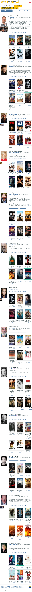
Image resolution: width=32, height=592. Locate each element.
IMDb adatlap (23, 32)
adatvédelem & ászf (5, 587)
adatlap (7, 11)
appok (16, 587)
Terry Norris (12, 415)
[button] (30, 1)
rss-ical (12, 587)
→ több (16, 29)
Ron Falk (11, 369)
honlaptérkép (14, 586)
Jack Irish (6, 6)
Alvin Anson (12, 457)
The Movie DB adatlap (14, 32)
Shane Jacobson (13, 194)
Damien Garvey (13, 289)
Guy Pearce (12, 17)
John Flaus (12, 328)
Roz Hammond (13, 544)
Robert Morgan (13, 496)
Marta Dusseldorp (14, 152)
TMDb (13, 47)
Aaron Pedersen (13, 114)
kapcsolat (20, 586)
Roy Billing (12, 66)
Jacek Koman (12, 244)
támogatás (21, 587)
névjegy (2, 586)
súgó (8, 586)
